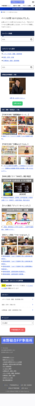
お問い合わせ (17, 103)
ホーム (6, 385)
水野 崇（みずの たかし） (17, 98)
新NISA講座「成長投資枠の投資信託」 (14, 271)
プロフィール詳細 (27, 5)
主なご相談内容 (7, 366)
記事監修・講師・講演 (9, 375)
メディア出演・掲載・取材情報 (12, 54)
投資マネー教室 (16, 5)
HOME (3, 12)
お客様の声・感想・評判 (9, 371)
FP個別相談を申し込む (17, 330)
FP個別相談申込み (14, 385)
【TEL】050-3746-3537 (17, 9)
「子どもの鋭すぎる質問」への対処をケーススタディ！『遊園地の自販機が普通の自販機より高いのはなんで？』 (17, 168)
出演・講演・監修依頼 (26, 385)
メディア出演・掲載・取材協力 (11, 373)
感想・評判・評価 (8, 57)
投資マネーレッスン (8, 360)
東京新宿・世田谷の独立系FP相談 (12, 364)
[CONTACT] (33, 2)
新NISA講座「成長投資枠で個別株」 (14, 274)
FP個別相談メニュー (6, 5)
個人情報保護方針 (8, 380)
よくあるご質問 (7, 369)
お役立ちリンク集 (8, 378)
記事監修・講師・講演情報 (11, 61)
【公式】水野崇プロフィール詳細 (12, 362)
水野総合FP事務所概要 (13, 388)
